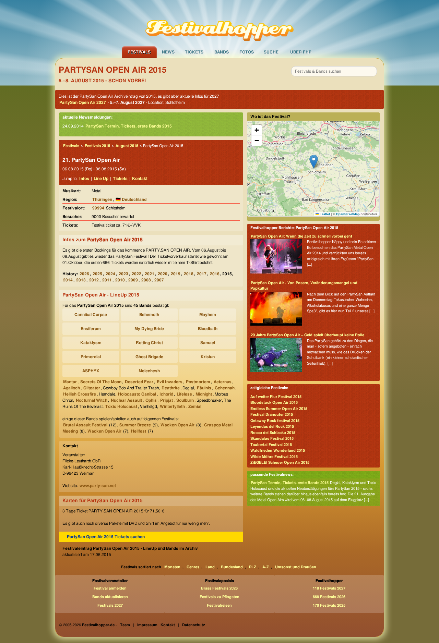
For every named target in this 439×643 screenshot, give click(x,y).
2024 (110, 274)
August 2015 (127, 146)
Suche (271, 52)
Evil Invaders (169, 382)
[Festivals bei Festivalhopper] (219, 23)
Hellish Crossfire (79, 394)
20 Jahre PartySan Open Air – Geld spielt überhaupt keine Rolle (307, 335)
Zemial (194, 406)
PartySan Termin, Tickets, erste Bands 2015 (128, 126)
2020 (162, 274)
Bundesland (232, 567)
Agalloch (71, 388)
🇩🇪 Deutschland (131, 199)
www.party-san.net (98, 486)
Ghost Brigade (149, 357)
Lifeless (184, 394)
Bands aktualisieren (110, 597)
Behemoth (149, 315)
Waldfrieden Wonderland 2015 (277, 450)
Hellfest (138, 431)
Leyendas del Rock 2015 (272, 426)
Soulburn (185, 400)
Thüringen (102, 199)
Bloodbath (207, 329)
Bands (221, 52)
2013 (81, 280)
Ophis (151, 400)
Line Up (101, 179)
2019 (175, 274)
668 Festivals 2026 (329, 597)
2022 (136, 274)
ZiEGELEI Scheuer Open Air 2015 (279, 462)
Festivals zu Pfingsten (219, 597)
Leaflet (324, 214)
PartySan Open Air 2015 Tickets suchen (106, 537)
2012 (94, 280)
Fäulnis (204, 388)
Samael (207, 343)
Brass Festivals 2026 (219, 588)
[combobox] (334, 71)
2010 (120, 280)
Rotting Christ (149, 343)
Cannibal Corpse (90, 315)
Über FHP (300, 52)
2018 (188, 274)
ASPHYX (90, 371)
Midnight (203, 394)
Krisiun (208, 357)
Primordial (91, 357)
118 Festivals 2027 (329, 588)
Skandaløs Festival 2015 (272, 438)
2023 (123, 274)
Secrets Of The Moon (100, 382)
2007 (159, 280)
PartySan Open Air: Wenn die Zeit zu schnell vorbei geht (301, 236)
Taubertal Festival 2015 (271, 445)
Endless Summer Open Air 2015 (278, 409)
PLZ (252, 567)
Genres (193, 567)
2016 (215, 274)
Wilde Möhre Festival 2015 (274, 457)
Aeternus (223, 382)
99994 (98, 208)
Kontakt (139, 179)
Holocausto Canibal (137, 394)
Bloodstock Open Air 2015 (274, 402)
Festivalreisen (219, 605)
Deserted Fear (139, 382)
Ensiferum (91, 329)
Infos (84, 179)
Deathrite (171, 388)
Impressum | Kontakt (156, 625)
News (168, 52)
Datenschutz (193, 625)
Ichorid (166, 394)
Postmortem (198, 382)
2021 (149, 274)
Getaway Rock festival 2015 (274, 421)
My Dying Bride (149, 329)
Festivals (139, 52)
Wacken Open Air (177, 425)
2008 (146, 280)
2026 (84, 274)
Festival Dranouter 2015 (271, 414)
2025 (97, 274)
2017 (201, 274)
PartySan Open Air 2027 (82, 102)
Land (210, 567)
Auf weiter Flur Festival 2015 (275, 397)
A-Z (265, 567)
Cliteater (91, 388)
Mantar (70, 382)
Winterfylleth (172, 406)
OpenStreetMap (348, 214)
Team (125, 625)
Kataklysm (91, 343)
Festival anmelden (110, 588)
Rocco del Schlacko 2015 (272, 433)
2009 (133, 280)
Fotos (246, 52)
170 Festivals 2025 (329, 605)
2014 (68, 280)
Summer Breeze (135, 425)
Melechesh (149, 371)
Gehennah (225, 388)
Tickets (194, 52)
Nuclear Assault (126, 400)
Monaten (172, 567)
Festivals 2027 (110, 605)
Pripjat (166, 400)
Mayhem (207, 315)
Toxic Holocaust (121, 406)
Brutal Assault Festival (85, 425)
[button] (313, 162)
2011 (107, 280)
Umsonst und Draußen (295, 567)
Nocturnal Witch (91, 400)
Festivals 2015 (97, 146)
